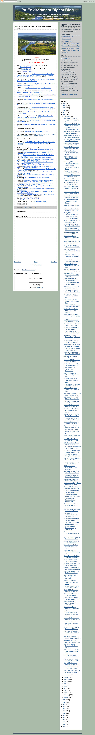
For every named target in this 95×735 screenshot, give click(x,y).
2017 (64, 706)
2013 (64, 715)
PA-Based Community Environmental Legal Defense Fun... (70, 528)
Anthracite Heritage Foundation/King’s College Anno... (71, 167)
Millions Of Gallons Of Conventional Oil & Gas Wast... (71, 582)
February (66, 695)
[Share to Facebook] (24, 204)
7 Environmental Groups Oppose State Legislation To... (71, 301)
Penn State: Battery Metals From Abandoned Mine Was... (71, 410)
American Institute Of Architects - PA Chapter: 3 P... (71, 256)
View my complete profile (69, 94)
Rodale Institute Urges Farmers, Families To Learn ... (72, 533)
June (65, 686)
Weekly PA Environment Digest (70, 48)
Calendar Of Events (67, 41)
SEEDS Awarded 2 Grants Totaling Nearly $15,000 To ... (71, 431)
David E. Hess (66, 58)
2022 (64, 112)
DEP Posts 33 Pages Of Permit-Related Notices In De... (71, 265)
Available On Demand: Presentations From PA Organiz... (71, 623)
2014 (64, 713)
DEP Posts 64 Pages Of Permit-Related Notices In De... (71, 389)
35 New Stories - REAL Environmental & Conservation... (70, 603)
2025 (64, 105)
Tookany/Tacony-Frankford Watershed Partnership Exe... (71, 546)
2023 (64, 110)
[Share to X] (22, 204)
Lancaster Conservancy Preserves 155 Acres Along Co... (72, 552)
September (67, 679)
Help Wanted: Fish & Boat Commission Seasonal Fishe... (71, 201)
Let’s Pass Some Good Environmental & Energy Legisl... (71, 152)
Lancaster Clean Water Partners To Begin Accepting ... (72, 337)
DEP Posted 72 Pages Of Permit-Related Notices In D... (71, 633)
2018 (64, 704)
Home (35, 262)
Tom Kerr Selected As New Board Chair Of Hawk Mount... (71, 310)
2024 (64, 108)
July (65, 684)
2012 (64, 717)
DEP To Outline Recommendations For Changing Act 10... (70, 515)
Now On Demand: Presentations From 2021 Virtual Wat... (71, 275)
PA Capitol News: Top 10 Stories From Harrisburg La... (71, 380)
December (67, 116)
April (65, 690)
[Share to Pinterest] (26, 204)
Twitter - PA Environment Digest (70, 43)
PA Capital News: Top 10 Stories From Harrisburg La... (71, 614)
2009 (64, 724)
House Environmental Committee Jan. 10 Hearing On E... (72, 250)
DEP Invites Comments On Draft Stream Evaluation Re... (71, 651)
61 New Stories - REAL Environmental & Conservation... (70, 369)
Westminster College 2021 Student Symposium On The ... (72, 188)
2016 (64, 708)
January (66, 697)
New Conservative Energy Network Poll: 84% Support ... (72, 316)
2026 (64, 103)
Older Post (54, 262)
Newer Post (17, 262)
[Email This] (18, 204)
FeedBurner (40, 287)
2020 (64, 700)
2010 (64, 722)
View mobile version (35, 265)
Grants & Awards (66, 39)
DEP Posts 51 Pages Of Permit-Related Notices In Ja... (71, 120)
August (66, 681)
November (67, 675)
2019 (64, 702)
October (66, 677)
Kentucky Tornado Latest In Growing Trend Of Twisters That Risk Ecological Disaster (36, 135)
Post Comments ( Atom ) (28, 270)
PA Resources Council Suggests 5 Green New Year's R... (71, 295)
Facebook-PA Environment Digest (71, 46)
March (66, 692)
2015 (64, 711)
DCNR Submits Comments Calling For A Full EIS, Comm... (71, 158)
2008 (64, 726)
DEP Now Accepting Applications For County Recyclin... (71, 646)
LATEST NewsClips (67, 36)
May (65, 688)
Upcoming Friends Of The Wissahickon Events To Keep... (71, 505)
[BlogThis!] (20, 204)
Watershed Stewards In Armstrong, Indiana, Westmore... (70, 577)
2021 (64, 114)
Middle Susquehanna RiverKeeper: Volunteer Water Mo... (70, 467)
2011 (64, 719)
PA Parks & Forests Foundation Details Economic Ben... (69, 500)
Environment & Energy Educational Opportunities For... (71, 237)
